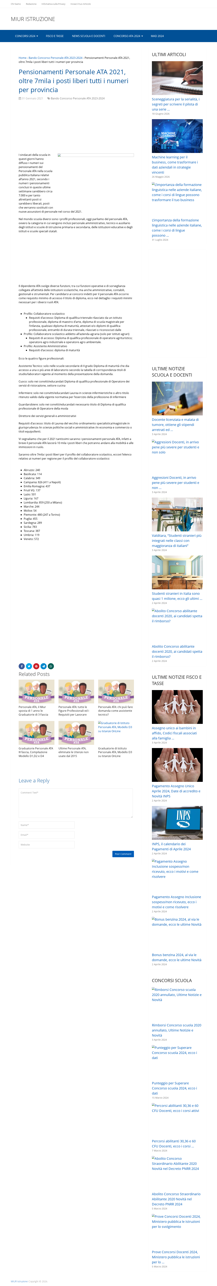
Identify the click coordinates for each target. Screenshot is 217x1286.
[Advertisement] (76, 127)
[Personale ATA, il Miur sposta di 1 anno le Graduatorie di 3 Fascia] (36, 691)
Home (22, 58)
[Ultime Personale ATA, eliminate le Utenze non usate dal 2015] (76, 733)
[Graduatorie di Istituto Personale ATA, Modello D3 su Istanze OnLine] (116, 733)
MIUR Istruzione (33, 19)
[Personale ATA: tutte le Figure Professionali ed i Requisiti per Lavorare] (76, 691)
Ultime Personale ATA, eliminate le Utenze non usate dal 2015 (73, 752)
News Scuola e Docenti (88, 36)
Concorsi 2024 (25, 36)
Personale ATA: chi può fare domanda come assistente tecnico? (115, 710)
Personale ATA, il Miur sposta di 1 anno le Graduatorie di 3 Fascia (33, 710)
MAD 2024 (157, 36)
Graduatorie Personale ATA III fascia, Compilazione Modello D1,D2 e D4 (36, 752)
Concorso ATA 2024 (127, 36)
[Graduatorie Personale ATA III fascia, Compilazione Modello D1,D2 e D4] (36, 733)
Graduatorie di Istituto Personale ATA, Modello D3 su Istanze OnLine (115, 752)
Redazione (31, 3)
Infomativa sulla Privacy (53, 3)
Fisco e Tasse (55, 36)
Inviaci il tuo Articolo (81, 3)
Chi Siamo (16, 3)
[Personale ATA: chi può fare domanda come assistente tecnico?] (116, 691)
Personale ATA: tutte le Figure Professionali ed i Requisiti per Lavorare (73, 710)
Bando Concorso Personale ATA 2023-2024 (55, 58)
